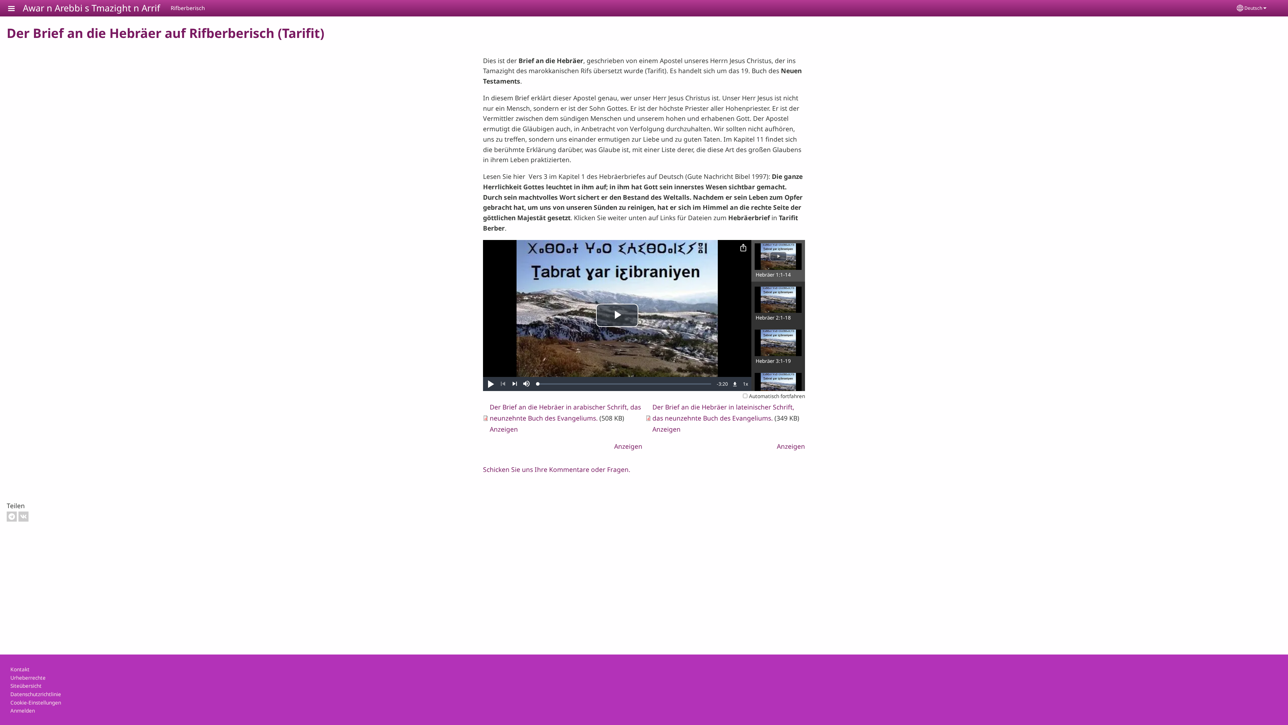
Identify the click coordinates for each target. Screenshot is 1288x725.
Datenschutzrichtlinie (35, 694)
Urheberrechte (28, 677)
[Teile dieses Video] (743, 248)
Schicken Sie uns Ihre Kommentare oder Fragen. (556, 469)
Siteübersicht (26, 685)
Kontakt (20, 669)
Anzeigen (504, 429)
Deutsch (1253, 8)
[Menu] (15, 9)
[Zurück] (503, 384)
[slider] (624, 384)
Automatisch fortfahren (777, 396)
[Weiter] (515, 384)
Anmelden (22, 710)
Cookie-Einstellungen (35, 702)
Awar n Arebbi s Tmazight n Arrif (91, 8)
